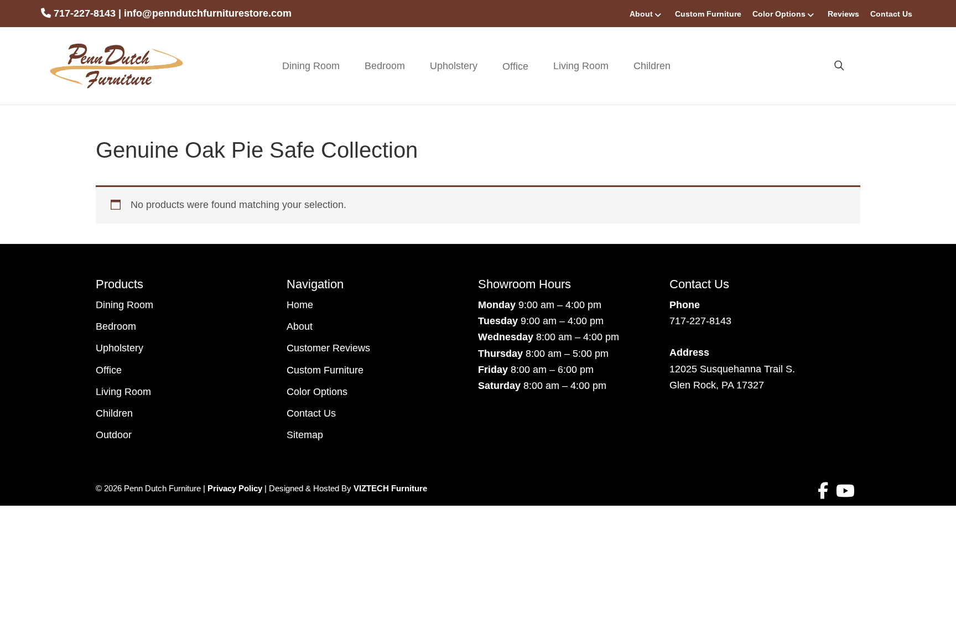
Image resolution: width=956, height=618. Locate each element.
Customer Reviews (328, 348)
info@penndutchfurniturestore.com (208, 13)
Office (109, 370)
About (641, 13)
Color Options (779, 13)
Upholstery (453, 65)
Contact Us (891, 13)
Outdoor (114, 434)
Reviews (843, 13)
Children (652, 65)
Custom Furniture (708, 13)
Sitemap (305, 434)
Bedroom (385, 65)
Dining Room (311, 65)
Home (300, 304)
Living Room (581, 65)
